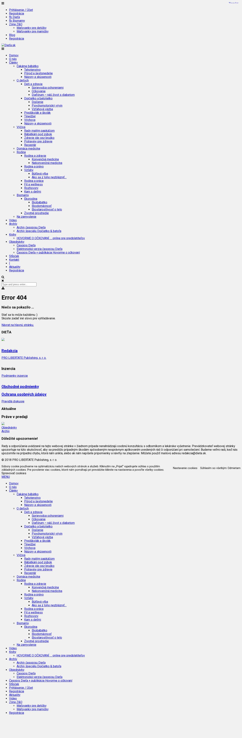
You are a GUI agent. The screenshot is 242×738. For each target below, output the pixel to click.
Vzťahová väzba (42, 109)
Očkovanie (39, 91)
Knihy (12, 652)
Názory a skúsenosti (37, 77)
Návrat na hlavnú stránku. (18, 325)
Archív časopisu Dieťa (31, 227)
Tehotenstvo (32, 69)
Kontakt (14, 259)
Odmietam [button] (234, 468)
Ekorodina (30, 627)
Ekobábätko (39, 202)
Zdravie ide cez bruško (39, 138)
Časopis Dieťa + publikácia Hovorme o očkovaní (48, 252)
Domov (14, 55)
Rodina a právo (34, 166)
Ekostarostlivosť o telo (47, 209)
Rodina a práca (33, 181)
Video (13, 220)
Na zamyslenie (26, 216)
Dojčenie (37, 102)
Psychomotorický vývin (47, 105)
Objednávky (9, 427)
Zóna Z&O (15, 702)
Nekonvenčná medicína (47, 163)
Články (13, 490)
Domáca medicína (28, 148)
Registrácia (16, 13)
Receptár (30, 145)
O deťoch (23, 508)
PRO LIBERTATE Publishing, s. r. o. (24, 358)
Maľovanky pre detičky (32, 28)
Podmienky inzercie (15, 375)
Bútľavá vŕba (40, 173)
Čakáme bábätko (28, 494)
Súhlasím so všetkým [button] (213, 468)
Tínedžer (30, 116)
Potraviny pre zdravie (38, 141)
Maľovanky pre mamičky (33, 31)
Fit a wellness (33, 184)
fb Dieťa (14, 17)
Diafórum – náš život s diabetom (53, 95)
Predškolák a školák (37, 113)
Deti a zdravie (33, 512)
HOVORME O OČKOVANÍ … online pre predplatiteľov (51, 238)
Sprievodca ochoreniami (48, 87)
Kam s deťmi (32, 191)
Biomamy (23, 623)
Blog (12, 35)
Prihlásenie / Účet (21, 10)
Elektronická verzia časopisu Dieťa (39, 249)
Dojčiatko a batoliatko (38, 526)
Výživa (21, 555)
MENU (6, 477)
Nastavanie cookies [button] (185, 468)
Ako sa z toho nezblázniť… (49, 177)
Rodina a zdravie (35, 584)
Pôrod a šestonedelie (38, 73)
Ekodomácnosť (42, 206)
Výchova (29, 120)
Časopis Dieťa (26, 245)
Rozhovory (31, 188)
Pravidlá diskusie (13, 401)
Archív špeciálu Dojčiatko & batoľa (39, 231)
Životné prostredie (36, 213)
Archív (6, 431)
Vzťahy (28, 598)
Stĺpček (14, 256)
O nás (13, 59)
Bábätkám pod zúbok (38, 134)
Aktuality (14, 267)
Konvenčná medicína (45, 159)
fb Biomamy (17, 20)
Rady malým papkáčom (39, 130)
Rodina (21, 580)
